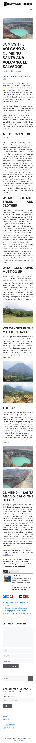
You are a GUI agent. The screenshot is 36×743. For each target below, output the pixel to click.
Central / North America (17, 603)
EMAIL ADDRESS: (9, 697)
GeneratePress (18, 740)
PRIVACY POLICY (9, 725)
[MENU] (31, 9)
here (7, 95)
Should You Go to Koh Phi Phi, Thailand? (19, 613)
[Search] (30, 678)
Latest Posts (14, 572)
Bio (6, 572)
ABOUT (5, 716)
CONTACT (6, 719)
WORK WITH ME (8, 728)
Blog (6, 603)
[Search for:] (15, 678)
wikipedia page (8, 555)
